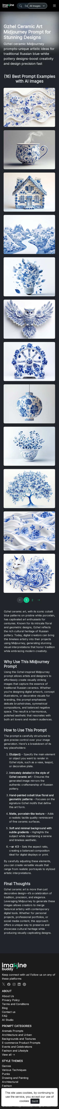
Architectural (10, 1081)
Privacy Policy (11, 1000)
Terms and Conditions (15, 1004)
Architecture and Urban (17, 1034)
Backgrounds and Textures (19, 1038)
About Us (8, 996)
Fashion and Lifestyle (15, 1050)
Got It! (35, 1101)
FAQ (4, 1016)
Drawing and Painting (15, 1077)
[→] (38, 600)
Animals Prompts (12, 1031)
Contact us (8, 1012)
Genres (6, 1066)
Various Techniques (14, 1070)
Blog (5, 1008)
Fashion (7, 1085)
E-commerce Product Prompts (21, 1042)
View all (6, 1054)
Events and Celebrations (17, 1046)
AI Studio (7, 1019)
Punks (6, 1074)
